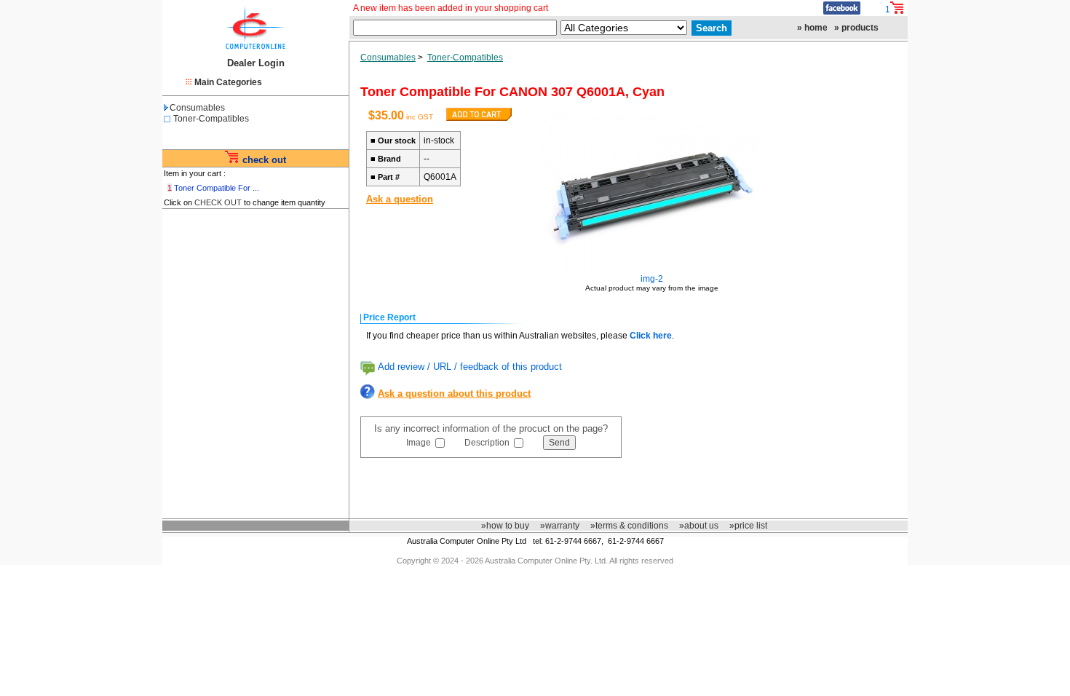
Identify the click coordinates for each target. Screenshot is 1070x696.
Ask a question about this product (454, 393)
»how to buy (505, 526)
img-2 (652, 279)
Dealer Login (256, 63)
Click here (651, 336)
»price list (748, 526)
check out (264, 159)
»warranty (559, 526)
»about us (698, 526)
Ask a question (399, 199)
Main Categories (228, 82)
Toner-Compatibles (211, 119)
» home (812, 28)
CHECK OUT (218, 202)
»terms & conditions (629, 526)
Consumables (197, 108)
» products (856, 28)
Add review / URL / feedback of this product (470, 366)
